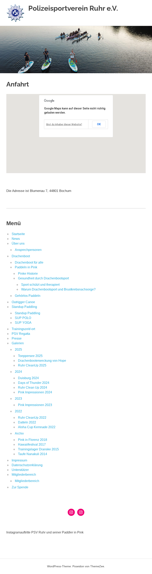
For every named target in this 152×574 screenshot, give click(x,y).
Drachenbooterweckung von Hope (42, 360)
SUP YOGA (23, 322)
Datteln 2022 (27, 422)
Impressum (19, 460)
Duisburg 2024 (28, 378)
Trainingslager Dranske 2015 (38, 449)
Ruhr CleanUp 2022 (32, 417)
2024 (18, 371)
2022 (18, 411)
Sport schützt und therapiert (40, 284)
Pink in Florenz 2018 (32, 439)
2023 (18, 398)
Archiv (19, 433)
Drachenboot (21, 256)
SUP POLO (23, 318)
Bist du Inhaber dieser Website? (64, 124)
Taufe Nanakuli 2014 (32, 454)
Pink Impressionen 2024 (35, 392)
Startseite (18, 234)
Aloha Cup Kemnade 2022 (36, 427)
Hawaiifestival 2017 (32, 444)
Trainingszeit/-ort (23, 329)
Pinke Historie (28, 273)
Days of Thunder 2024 (33, 382)
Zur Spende (20, 487)
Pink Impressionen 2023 (35, 405)
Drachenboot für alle (29, 262)
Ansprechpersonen (28, 249)
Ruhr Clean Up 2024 (32, 387)
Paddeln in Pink (26, 267)
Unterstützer (20, 470)
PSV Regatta (21, 333)
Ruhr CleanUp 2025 (32, 365)
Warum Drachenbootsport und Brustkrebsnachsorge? (58, 289)
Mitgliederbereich (24, 474)
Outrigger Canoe (23, 302)
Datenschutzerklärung (27, 465)
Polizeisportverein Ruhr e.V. (73, 8)
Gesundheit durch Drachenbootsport (43, 278)
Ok (99, 124)
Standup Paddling (24, 306)
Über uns (18, 243)
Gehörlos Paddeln (27, 295)
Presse (17, 338)
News (16, 238)
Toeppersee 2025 (30, 356)
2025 (18, 349)
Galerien (18, 343)
